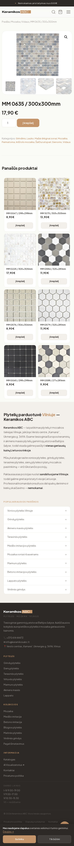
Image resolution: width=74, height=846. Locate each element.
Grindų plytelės (12, 663)
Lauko (30, 138)
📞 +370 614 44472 (13, 637)
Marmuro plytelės (13, 684)
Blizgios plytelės (13, 727)
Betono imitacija (13, 722)
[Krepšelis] (60, 12)
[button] (66, 37)
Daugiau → (8, 831)
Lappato (8, 695)
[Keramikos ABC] (16, 12)
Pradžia (6, 21)
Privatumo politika (14, 775)
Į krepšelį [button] (20, 225)
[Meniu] (68, 12)
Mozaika (15, 21)
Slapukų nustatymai (35, 822)
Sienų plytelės (11, 668)
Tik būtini (54, 839)
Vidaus (25, 21)
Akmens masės (12, 690)
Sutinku (19, 839)
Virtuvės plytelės (13, 679)
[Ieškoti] (53, 12)
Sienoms (57, 142)
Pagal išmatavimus (14, 743)
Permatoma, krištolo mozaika (18, 142)
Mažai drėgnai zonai (46, 138)
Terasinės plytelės (14, 673)
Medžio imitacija (13, 716)
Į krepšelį (28, 122)
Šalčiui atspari (43, 142)
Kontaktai (9, 770)
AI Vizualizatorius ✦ (14, 764)
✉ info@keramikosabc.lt (16, 642)
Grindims (21, 138)
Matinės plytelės (13, 732)
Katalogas (9, 759)
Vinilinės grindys (13, 738)
